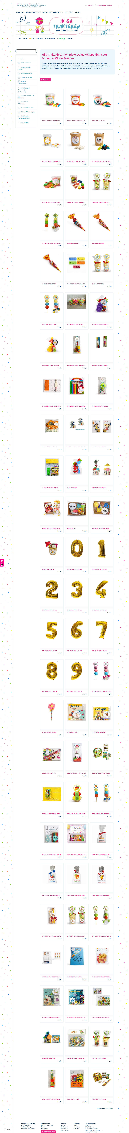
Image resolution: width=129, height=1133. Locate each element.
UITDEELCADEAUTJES (33, 12)
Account (89, 5)
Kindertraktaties (25, 62)
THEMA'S (77, 12)
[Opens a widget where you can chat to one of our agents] (7, 1129)
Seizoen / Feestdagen (27, 112)
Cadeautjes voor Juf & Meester (26, 97)
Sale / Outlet (24, 122)
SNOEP (45, 12)
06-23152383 (64, 1130)
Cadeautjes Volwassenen (23, 103)
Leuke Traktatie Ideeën (24, 68)
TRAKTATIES (20, 12)
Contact (69, 38)
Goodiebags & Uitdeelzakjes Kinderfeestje (24, 90)
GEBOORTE (69, 12)
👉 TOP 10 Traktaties (36, 38)
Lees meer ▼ (45, 79)
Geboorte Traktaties (26, 107)
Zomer (23, 59)
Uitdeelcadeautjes (25, 73)
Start (20, 38)
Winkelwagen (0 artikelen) (105, 5)
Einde (111, 1108)
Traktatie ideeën (49, 38)
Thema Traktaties (25, 77)
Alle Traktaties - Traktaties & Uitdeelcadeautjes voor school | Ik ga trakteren (40, 5)
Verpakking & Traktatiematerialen (24, 117)
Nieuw (25, 38)
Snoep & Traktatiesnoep (22, 82)
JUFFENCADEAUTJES (56, 12)
